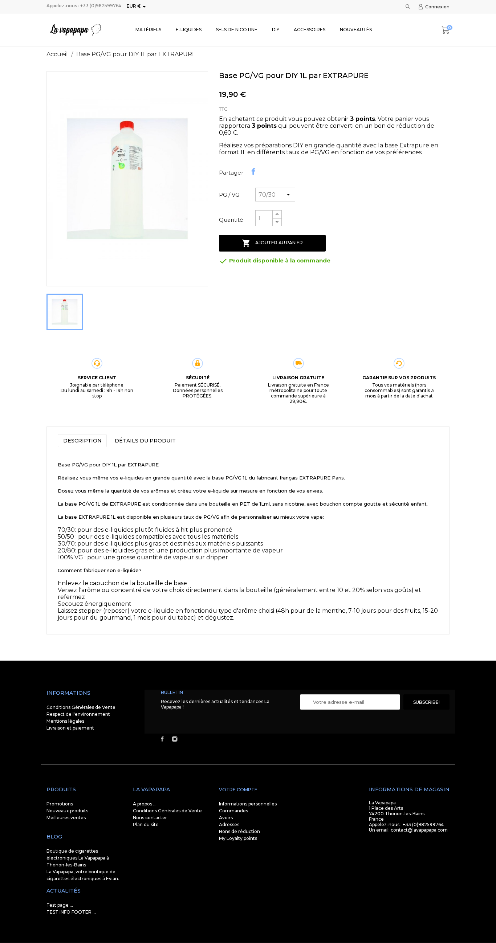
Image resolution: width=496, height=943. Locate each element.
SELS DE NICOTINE (236, 29)
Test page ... (59, 905)
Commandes (233, 810)
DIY (275, 29)
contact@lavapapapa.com (419, 830)
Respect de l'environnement (78, 714)
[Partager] (253, 171)
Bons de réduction (239, 831)
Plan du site (146, 824)
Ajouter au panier (272, 243)
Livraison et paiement (70, 728)
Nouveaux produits (67, 810)
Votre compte (238, 789)
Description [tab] (82, 440)
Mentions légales (65, 721)
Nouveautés (356, 29)
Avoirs (226, 817)
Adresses (229, 824)
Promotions (59, 804)
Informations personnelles (248, 804)
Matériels (148, 29)
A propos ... (144, 804)
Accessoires (309, 29)
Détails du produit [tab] (145, 440)
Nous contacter (150, 817)
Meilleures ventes (66, 817)
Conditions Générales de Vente (80, 707)
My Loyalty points (238, 838)
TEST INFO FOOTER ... (71, 912)
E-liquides (189, 29)
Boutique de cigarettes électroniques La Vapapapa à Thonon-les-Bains (77, 858)
